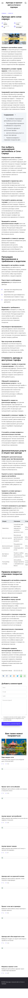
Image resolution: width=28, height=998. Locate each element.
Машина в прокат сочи (9, 966)
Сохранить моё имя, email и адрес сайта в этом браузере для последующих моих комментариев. (14, 718)
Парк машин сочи (8, 757)
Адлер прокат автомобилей (11, 816)
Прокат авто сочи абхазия (11, 786)
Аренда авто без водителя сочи (13, 936)
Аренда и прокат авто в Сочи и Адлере (14, 5)
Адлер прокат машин (9, 846)
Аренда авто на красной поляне (13, 876)
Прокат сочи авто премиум (11, 906)
